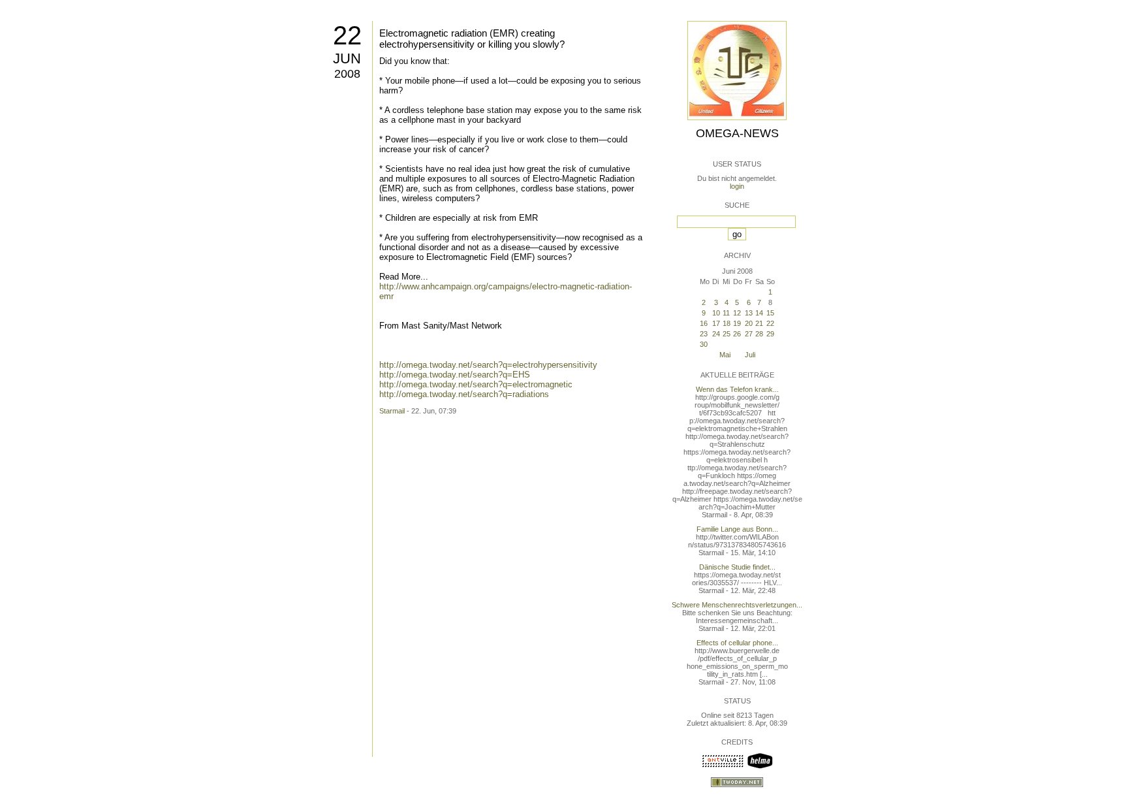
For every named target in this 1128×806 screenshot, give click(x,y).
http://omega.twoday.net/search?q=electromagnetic (475, 384)
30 (704, 344)
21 (759, 323)
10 (716, 313)
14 (759, 313)
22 (347, 35)
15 (770, 313)
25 (726, 334)
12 (737, 313)
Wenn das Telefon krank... (737, 389)
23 (704, 334)
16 (704, 323)
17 (716, 323)
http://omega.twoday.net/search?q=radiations (464, 394)
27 (749, 334)
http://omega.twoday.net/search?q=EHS (454, 374)
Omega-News (737, 133)
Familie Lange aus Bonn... (737, 529)
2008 (347, 73)
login (737, 186)
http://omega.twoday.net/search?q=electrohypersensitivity (488, 365)
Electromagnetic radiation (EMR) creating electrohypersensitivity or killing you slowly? (472, 38)
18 (726, 323)
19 (737, 323)
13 (749, 313)
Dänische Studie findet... (737, 567)
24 (716, 334)
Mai (724, 355)
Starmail (392, 411)
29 (770, 334)
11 (726, 313)
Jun (347, 58)
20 (749, 323)
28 (759, 334)
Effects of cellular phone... (737, 643)
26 (737, 334)
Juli (750, 355)
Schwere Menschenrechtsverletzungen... (737, 605)
